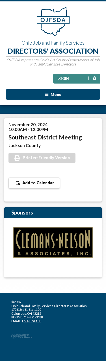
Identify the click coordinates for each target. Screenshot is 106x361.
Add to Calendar (37, 182)
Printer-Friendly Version (46, 157)
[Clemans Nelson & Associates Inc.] (53, 242)
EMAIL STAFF (31, 321)
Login (63, 78)
